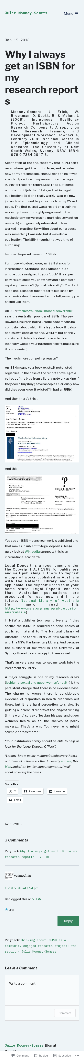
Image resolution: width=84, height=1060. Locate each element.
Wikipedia (32, 551)
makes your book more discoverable (45, 311)
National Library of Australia (50, 601)
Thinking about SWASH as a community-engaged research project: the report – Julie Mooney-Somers (40, 945)
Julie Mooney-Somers (26, 13)
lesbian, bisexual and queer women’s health (37, 682)
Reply (68, 921)
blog (8, 767)
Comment (65, 1013)
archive (66, 761)
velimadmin (22, 875)
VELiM (37, 899)
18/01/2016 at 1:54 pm (22, 888)
